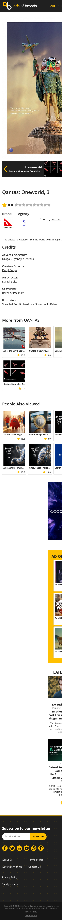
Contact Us (34, 867)
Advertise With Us (12, 867)
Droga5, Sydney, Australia (18, 259)
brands (25, 5)
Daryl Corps (9, 270)
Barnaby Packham (13, 293)
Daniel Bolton (10, 282)
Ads (52, 6)
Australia (56, 220)
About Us (7, 860)
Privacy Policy (9, 878)
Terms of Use (35, 860)
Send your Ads (10, 885)
